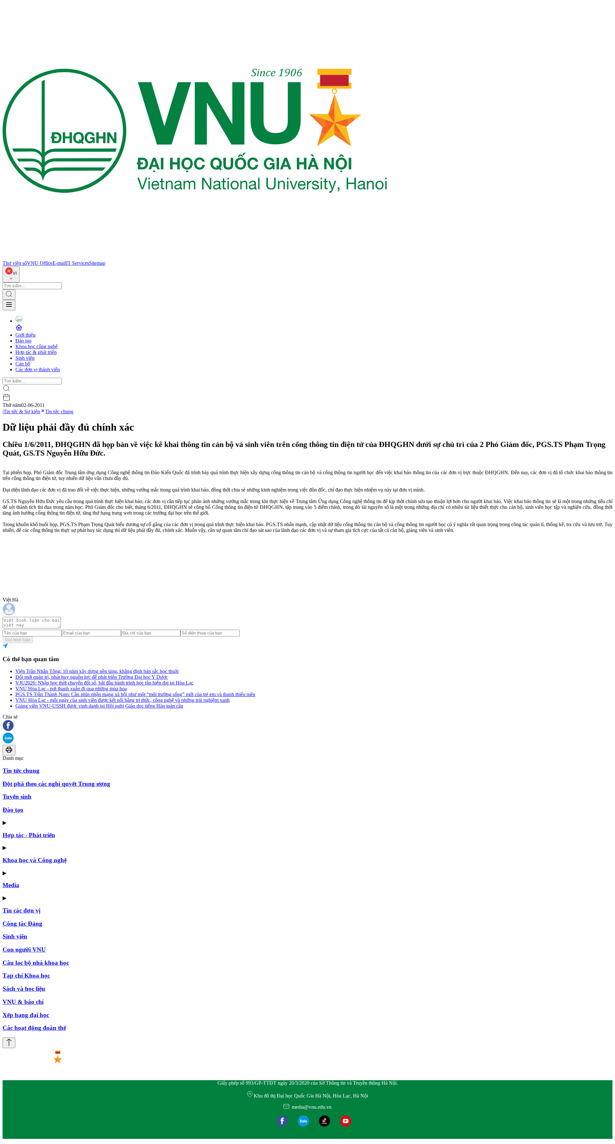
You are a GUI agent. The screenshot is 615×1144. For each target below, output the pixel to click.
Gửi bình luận (17, 639)
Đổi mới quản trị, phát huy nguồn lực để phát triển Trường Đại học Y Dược (91, 677)
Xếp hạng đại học (26, 1015)
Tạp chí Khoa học (26, 975)
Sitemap (97, 263)
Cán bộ (22, 363)
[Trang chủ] (195, 257)
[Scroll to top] (9, 1043)
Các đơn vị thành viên (37, 369)
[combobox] (11, 274)
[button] (307, 726)
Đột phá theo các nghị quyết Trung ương (56, 783)
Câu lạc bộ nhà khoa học (36, 962)
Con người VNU (24, 949)
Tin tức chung (59, 411)
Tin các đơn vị (21, 910)
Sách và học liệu (24, 988)
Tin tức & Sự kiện (22, 411)
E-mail (59, 263)
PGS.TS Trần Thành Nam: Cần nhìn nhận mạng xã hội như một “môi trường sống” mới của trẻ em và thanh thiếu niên (135, 694)
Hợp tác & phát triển (36, 352)
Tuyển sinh (17, 796)
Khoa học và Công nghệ (35, 860)
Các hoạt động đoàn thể (34, 1027)
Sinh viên (25, 358)
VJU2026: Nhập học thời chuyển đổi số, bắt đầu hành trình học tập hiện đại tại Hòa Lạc (104, 683)
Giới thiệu (25, 335)
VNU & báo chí (23, 1001)
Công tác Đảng (22, 923)
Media (11, 885)
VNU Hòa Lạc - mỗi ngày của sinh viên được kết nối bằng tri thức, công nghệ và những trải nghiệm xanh (122, 700)
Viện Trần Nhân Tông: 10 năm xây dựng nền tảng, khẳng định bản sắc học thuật (96, 671)
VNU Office (40, 263)
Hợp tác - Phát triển (29, 835)
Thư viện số (15, 263)
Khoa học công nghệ (36, 346)
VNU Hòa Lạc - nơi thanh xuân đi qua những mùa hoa (71, 688)
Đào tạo (23, 340)
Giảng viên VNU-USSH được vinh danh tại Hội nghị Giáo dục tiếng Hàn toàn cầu (99, 706)
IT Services (77, 263)
